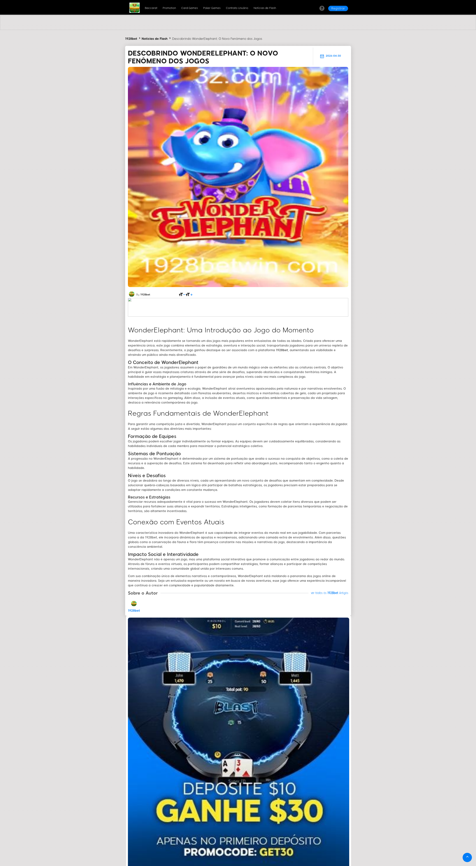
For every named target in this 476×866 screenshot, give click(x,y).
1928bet (131, 39)
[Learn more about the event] (238, 29)
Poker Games (212, 8)
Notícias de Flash (265, 8)
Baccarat (151, 8)
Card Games (189, 8)
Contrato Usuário (237, 8)
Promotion (169, 8)
